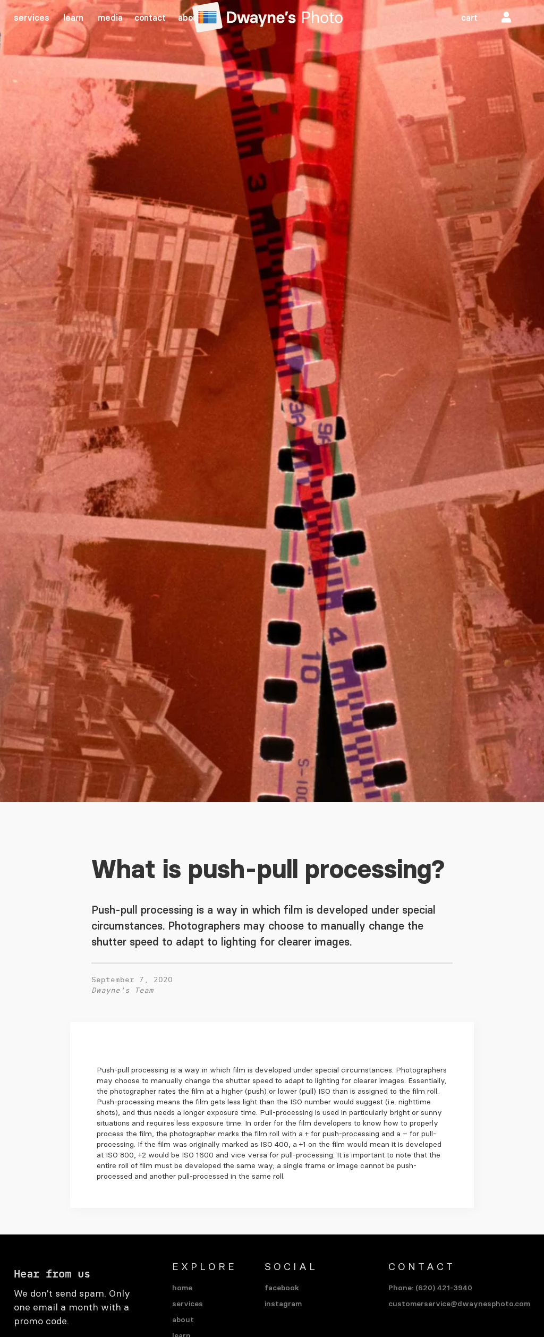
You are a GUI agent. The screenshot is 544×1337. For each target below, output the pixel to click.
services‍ (31, 17)
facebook (282, 1287)
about (189, 17)
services (187, 1303)
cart (469, 17)
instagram (283, 1303)
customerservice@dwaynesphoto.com (459, 1303)
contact (150, 17)
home (182, 1287)
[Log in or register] (506, 17)
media (110, 17)
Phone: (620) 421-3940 (430, 1287)
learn (73, 17)
